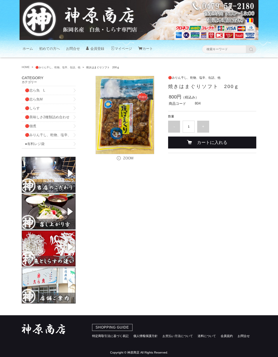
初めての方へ (49, 48)
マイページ (123, 48)
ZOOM (128, 158)
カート (147, 48)
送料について (207, 336)
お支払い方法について (177, 336)
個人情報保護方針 (145, 336)
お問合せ (73, 48)
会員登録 (97, 48)
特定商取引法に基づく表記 (110, 336)
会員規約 (227, 336)
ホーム (28, 48)
